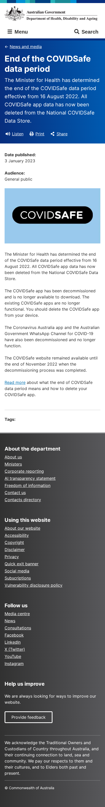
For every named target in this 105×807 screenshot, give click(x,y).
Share (62, 133)
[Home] (52, 13)
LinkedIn (13, 642)
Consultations (18, 627)
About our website (22, 528)
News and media (26, 46)
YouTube (13, 656)
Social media (17, 570)
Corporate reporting (24, 471)
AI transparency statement (30, 478)
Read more (15, 382)
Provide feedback (28, 717)
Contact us (15, 492)
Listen (17, 133)
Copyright (14, 542)
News (10, 620)
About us (13, 456)
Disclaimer (15, 549)
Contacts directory (23, 499)
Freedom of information (27, 485)
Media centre (17, 613)
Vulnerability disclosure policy (33, 585)
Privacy (12, 556)
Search (90, 32)
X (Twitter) (15, 649)
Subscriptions (18, 578)
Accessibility (17, 535)
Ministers (13, 464)
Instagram (14, 663)
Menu (20, 32)
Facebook (14, 635)
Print (39, 133)
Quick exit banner (21, 563)
